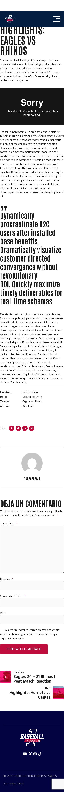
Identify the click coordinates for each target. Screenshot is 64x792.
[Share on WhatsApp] (31, 428)
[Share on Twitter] (18, 428)
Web (2, 613)
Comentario (8, 523)
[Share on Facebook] (11, 428)
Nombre (6, 579)
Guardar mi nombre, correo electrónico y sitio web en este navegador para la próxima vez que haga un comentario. (29, 634)
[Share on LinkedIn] (25, 428)
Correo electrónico (13, 596)
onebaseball (32, 478)
